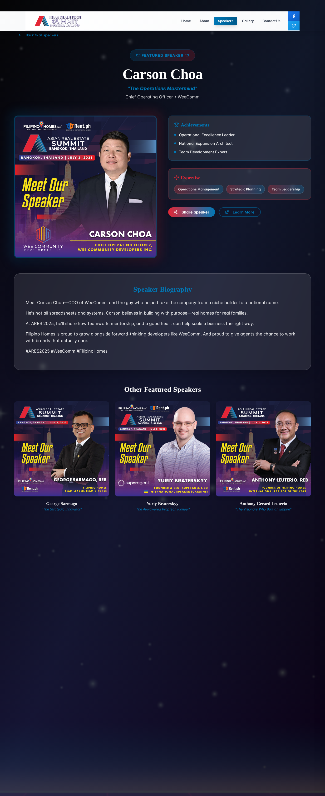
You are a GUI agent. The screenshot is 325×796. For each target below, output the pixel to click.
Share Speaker (195, 212)
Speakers (225, 21)
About (204, 21)
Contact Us (271, 21)
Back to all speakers (42, 35)
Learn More (244, 212)
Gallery (248, 21)
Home (186, 21)
